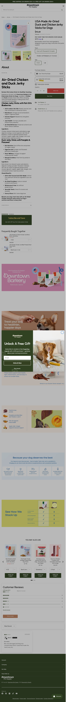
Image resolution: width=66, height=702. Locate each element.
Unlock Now (17, 363)
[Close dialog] (61, 332)
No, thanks (17, 368)
